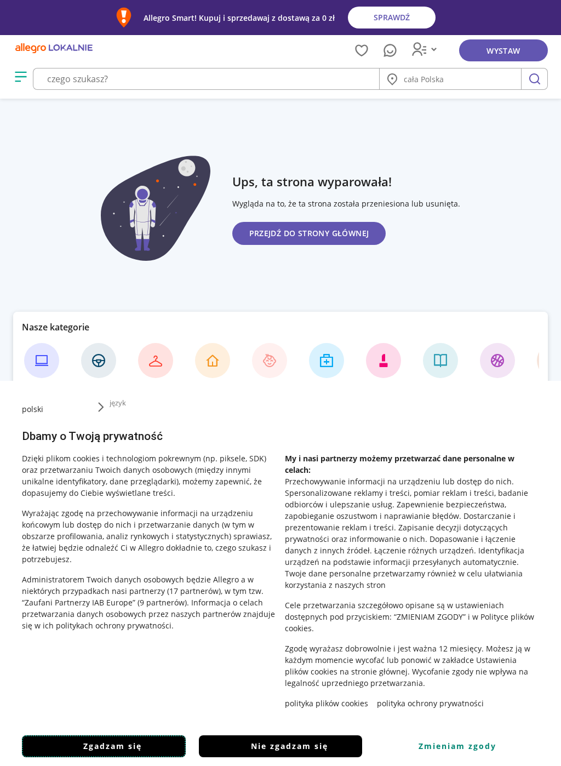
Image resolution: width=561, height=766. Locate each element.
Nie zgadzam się (289, 746)
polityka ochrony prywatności (430, 703)
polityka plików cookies (326, 703)
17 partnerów (194, 591)
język (118, 402)
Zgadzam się (112, 746)
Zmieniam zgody (457, 746)
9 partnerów (162, 602)
